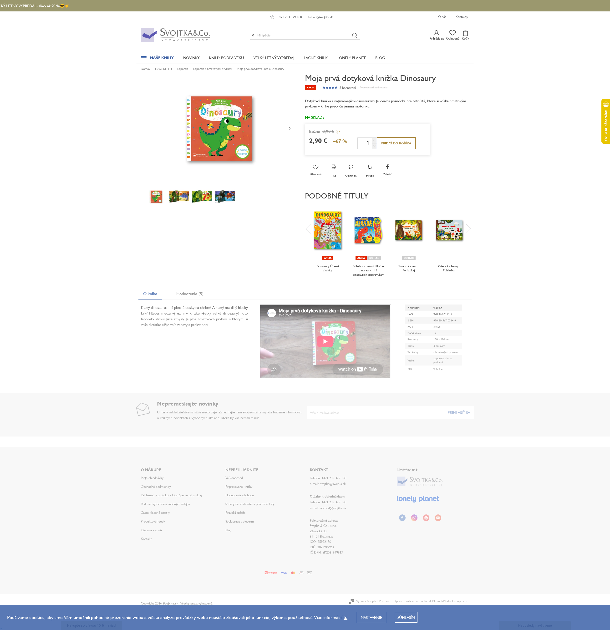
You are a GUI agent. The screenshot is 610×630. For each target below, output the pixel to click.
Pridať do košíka (396, 143)
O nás (442, 17)
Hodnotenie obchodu (239, 495)
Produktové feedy (153, 521)
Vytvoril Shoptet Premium (373, 601)
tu (345, 617)
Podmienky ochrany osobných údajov (165, 504)
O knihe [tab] (150, 293)
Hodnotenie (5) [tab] (189, 293)
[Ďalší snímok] (289, 129)
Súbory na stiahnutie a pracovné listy (249, 504)
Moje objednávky (152, 478)
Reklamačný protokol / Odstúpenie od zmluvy (171, 495)
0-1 (435, 368)
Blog (228, 530)
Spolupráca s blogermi (239, 521)
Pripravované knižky (238, 486)
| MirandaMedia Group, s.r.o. (449, 601)
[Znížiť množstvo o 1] (374, 146)
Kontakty (462, 17)
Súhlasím (406, 617)
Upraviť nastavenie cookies (412, 601)
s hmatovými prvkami (445, 352)
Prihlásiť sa (459, 412)
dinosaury (439, 345)
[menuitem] (157, 58)
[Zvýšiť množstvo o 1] (374, 140)
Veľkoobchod (234, 478)
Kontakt (146, 539)
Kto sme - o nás (151, 530)
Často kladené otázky (155, 512)
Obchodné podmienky (156, 486)
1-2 (440, 368)
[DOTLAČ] (408, 230)
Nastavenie (371, 617)
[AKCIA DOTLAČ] (368, 230)
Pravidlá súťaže (235, 512)
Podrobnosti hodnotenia (373, 87)
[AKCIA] (327, 230)
